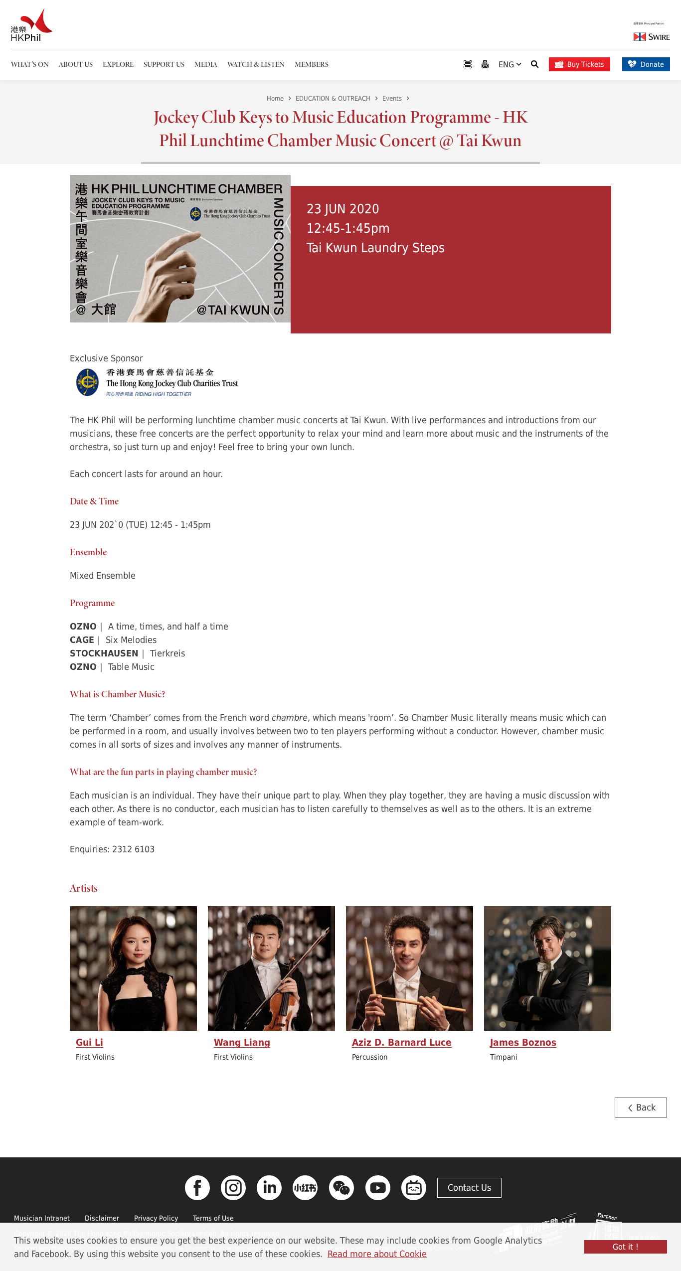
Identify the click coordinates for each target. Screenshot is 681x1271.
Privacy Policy (156, 1218)
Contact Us (469, 1187)
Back (645, 1107)
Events (392, 98)
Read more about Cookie (377, 1253)
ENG (507, 64)
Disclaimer (102, 1218)
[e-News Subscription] (485, 64)
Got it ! (626, 1246)
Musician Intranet (42, 1218)
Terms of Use (213, 1218)
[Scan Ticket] (468, 64)
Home (275, 98)
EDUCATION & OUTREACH (333, 98)
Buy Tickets (585, 64)
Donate (652, 64)
